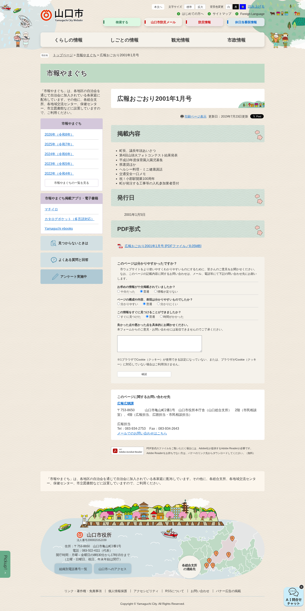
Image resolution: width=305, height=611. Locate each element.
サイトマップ (222, 13)
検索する (122, 22)
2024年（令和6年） (59, 154)
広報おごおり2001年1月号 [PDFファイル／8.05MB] (163, 246)
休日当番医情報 (246, 22)
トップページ (63, 55)
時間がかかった (173, 316)
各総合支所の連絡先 (189, 567)
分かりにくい (169, 304)
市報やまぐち (86, 55)
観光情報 (180, 40)
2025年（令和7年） (59, 144)
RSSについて (174, 591)
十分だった (128, 291)
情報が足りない (167, 291)
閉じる (301, 586)
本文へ (158, 7)
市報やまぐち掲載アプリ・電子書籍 (71, 198)
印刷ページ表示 (195, 116)
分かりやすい (129, 304)
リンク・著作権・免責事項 (83, 591)
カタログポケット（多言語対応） (69, 219)
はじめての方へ (193, 13)
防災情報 (204, 22)
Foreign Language (252, 14)
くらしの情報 (68, 40)
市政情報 (236, 40)
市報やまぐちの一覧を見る (71, 182)
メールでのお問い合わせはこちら (142, 433)
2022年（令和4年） (59, 173)
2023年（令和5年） (59, 164)
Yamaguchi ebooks (59, 228)
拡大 (200, 7)
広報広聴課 (125, 403)
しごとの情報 (124, 40)
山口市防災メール (163, 22)
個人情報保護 (117, 591)
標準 (189, 7)
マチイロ (51, 209)
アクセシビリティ (146, 591)
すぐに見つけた (131, 316)
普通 (146, 291)
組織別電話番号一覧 (73, 569)
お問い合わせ (200, 591)
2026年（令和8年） (59, 134)
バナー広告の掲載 (228, 591)
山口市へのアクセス (113, 569)
